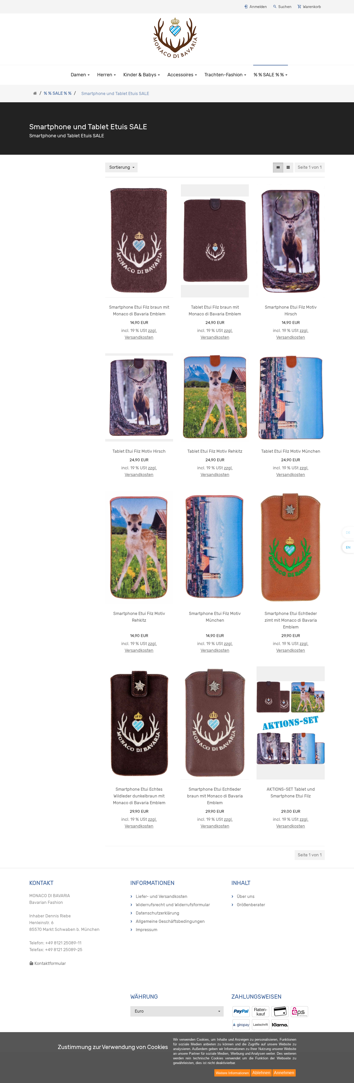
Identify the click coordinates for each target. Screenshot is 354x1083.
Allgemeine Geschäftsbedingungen (170, 921)
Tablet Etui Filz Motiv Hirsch (139, 451)
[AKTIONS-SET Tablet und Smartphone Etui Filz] (290, 723)
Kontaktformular (49, 963)
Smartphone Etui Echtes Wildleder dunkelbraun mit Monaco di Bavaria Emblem (139, 796)
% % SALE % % (269, 75)
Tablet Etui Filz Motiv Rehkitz (214, 451)
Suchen (285, 7)
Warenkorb (312, 7)
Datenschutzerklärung (157, 913)
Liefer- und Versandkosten (161, 896)
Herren (105, 75)
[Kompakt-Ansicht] (278, 168)
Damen (79, 75)
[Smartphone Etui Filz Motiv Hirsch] (290, 240)
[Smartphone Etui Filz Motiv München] (215, 547)
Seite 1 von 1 (310, 167)
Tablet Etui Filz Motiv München (290, 451)
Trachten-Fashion (224, 75)
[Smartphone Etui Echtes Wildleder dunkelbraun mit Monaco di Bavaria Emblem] (139, 723)
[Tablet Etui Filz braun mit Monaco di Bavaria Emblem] (215, 240)
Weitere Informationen (232, 1073)
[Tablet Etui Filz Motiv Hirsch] (139, 397)
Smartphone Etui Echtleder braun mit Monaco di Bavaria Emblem (215, 796)
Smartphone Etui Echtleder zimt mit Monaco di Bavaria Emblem (291, 620)
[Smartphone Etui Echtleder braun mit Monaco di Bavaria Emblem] (215, 723)
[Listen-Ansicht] (288, 168)
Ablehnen (261, 1073)
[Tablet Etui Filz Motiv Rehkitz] (215, 397)
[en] (348, 547)
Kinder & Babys (140, 75)
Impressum (146, 929)
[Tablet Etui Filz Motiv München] (290, 397)
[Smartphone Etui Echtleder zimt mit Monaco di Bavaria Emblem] (290, 547)
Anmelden (258, 7)
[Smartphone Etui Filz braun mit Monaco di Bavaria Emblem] (139, 240)
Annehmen (284, 1073)
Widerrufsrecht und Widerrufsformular (173, 904)
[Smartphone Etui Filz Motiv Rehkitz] (139, 547)
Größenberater (251, 904)
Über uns (245, 896)
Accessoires (180, 75)
